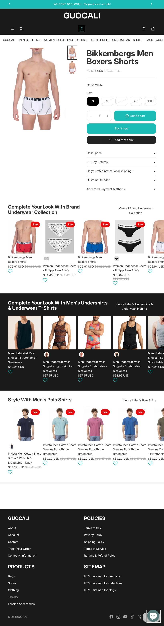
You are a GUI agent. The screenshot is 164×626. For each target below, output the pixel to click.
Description (94, 153)
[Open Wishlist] (10, 271)
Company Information (22, 555)
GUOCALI (9, 40)
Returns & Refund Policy (99, 555)
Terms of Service (95, 548)
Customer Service (98, 180)
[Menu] (12, 28)
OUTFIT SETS (100, 40)
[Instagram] (118, 616)
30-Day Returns (97, 162)
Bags (11, 576)
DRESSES (82, 40)
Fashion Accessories (21, 604)
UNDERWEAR (121, 40)
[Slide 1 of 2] (72, 52)
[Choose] (35, 247)
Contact (13, 542)
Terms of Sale (93, 528)
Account (13, 534)
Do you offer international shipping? (110, 171)
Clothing (13, 590)
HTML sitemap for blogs (100, 590)
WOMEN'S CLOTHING (58, 40)
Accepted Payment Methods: (106, 189)
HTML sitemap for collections (103, 583)
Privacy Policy (93, 534)
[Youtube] (125, 616)
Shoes (12, 583)
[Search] (21, 28)
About (12, 528)
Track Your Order (19, 548)
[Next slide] (151, 253)
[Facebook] (111, 616)
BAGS (149, 40)
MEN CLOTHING (29, 40)
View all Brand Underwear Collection (136, 210)
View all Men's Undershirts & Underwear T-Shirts (134, 306)
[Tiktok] (132, 616)
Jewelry (13, 597)
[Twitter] (139, 616)
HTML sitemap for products (102, 576)
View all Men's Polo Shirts (139, 400)
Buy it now (121, 128)
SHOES (137, 40)
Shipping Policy (94, 542)
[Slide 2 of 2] (72, 67)
